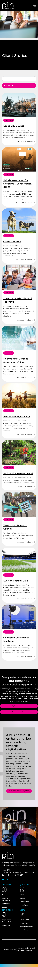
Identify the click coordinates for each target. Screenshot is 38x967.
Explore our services (19, 706)
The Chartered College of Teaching (17, 300)
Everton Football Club (15, 580)
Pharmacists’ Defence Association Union (15, 360)
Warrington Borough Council (15, 527)
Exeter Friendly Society (16, 416)
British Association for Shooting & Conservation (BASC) (17, 183)
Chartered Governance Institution (16, 639)
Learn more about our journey (19, 791)
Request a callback (19, 712)
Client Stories (9, 120)
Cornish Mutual (12, 241)
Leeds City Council (13, 126)
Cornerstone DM (25, 951)
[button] (18, 78)
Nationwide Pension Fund (18, 473)
